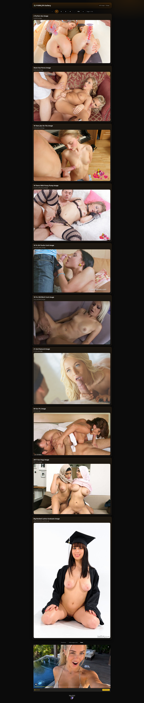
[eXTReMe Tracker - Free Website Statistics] (72, 698)
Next (81, 642)
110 (78, 11)
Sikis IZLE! (72, 695)
